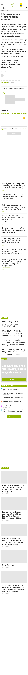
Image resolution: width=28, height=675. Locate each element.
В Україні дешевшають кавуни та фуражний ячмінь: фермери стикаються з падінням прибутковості (14, 263)
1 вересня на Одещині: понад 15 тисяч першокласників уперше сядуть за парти (13, 196)
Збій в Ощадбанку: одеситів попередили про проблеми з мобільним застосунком (12, 241)
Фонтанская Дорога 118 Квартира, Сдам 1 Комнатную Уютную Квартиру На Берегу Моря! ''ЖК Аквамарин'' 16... (13, 542)
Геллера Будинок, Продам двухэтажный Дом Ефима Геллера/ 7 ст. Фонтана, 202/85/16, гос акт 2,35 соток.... (13, 515)
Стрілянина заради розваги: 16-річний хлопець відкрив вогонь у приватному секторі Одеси (14, 207)
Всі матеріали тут (14, 379)
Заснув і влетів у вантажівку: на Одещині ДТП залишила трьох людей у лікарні (14, 351)
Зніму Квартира (8, 565)
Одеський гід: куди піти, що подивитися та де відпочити (14, 369)
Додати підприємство (14, 417)
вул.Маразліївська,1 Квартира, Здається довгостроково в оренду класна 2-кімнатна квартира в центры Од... (13, 489)
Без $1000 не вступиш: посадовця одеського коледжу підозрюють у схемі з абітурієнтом (13, 219)
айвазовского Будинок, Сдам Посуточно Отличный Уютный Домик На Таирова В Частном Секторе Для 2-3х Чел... (13, 589)
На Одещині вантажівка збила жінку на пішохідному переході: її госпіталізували (13, 342)
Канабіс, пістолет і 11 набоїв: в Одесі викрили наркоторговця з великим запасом (13, 230)
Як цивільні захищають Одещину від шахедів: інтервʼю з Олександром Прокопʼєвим (14, 251)
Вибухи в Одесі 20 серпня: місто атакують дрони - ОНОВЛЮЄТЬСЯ (12, 323)
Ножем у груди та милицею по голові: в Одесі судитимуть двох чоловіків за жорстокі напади (13, 186)
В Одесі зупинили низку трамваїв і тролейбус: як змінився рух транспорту (12, 333)
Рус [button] (5, 8)
